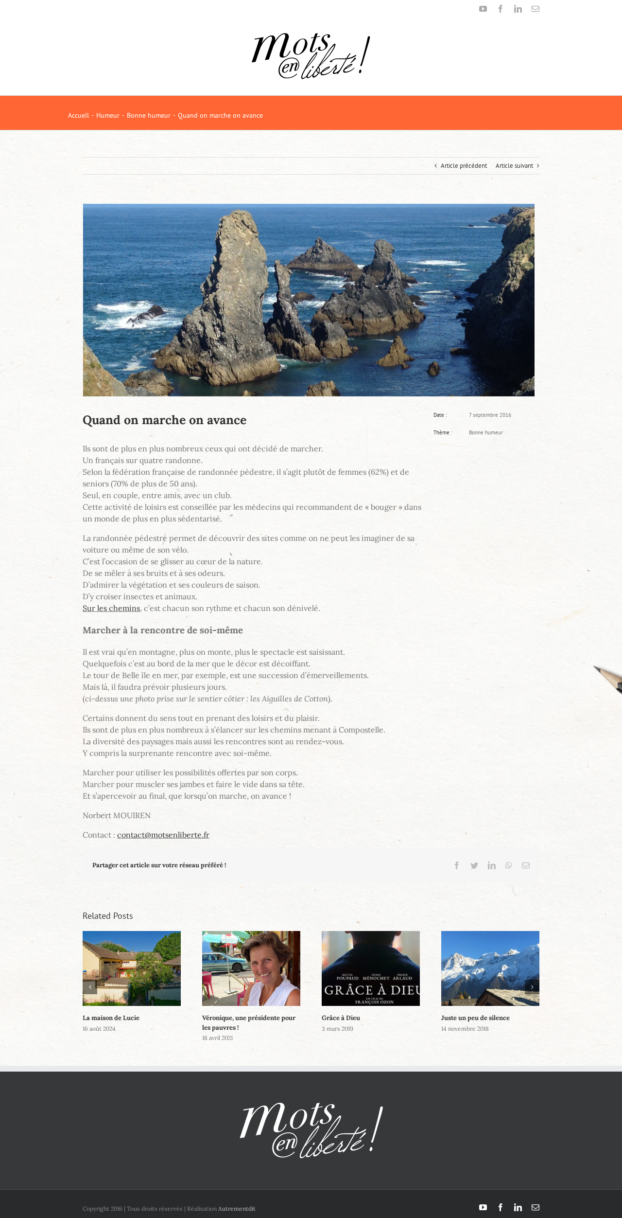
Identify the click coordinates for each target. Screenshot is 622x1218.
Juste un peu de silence (475, 1018)
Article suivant (514, 165)
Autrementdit (237, 1208)
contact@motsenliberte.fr (163, 835)
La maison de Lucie (111, 1018)
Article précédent (464, 165)
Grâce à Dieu (341, 1018)
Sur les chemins (111, 608)
